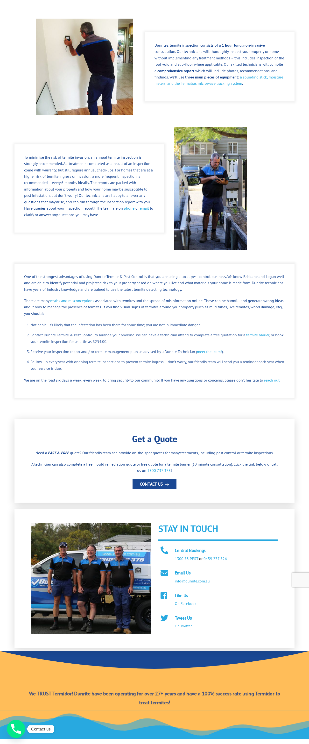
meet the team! (209, 351)
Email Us (182, 573)
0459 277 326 (215, 558)
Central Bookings (190, 550)
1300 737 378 (159, 470)
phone (129, 208)
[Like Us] (164, 596)
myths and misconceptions (72, 300)
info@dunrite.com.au (192, 581)
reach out (272, 380)
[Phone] (16, 729)
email (144, 208)
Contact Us (151, 484)
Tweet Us (183, 618)
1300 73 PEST (186, 558)
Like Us (181, 595)
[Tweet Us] (164, 618)
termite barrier (257, 335)
